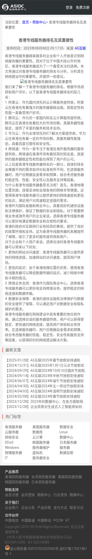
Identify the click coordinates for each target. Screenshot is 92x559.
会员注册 (12, 495)
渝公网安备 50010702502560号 (34, 549)
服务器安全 (41, 458)
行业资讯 (60, 495)
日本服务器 (68, 442)
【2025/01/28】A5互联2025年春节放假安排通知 (42, 360)
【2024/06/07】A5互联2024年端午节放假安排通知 (44, 381)
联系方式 (76, 508)
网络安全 (12, 437)
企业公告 (28, 508)
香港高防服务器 (17, 477)
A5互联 (80, 48)
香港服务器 (13, 427)
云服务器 (12, 432)
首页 (25, 22)
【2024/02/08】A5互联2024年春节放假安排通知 (42, 396)
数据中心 (66, 437)
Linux (64, 432)
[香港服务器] (14, 7)
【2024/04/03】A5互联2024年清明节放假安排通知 (44, 391)
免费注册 (83, 7)
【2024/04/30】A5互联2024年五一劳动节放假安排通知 (48, 386)
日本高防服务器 (43, 482)
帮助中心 (39, 22)
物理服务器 (13, 453)
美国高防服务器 (70, 477)
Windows (12, 448)
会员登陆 (28, 495)
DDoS (9, 442)
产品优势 (44, 508)
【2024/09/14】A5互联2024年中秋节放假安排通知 (44, 376)
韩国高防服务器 (17, 482)
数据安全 (66, 427)
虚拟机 (37, 453)
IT (6, 458)
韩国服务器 (41, 442)
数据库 (37, 432)
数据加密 (66, 453)
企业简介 (12, 508)
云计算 (37, 437)
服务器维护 (41, 448)
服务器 (65, 448)
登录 (69, 7)
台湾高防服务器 (43, 477)
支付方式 (60, 508)
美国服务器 (41, 427)
